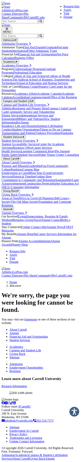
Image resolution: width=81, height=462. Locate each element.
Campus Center (57, 108)
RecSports (22, 122)
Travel (37, 220)
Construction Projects (38, 183)
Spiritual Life (45, 126)
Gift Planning (45, 198)
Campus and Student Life (25, 350)
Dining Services (11, 115)
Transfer (40, 47)
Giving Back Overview (16, 194)
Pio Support (62, 151)
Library (50, 151)
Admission (16, 364)
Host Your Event (40, 173)
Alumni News (55, 227)
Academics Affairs (25, 93)
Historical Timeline (24, 176)
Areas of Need (11, 198)
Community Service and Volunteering (31, 112)
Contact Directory (13, 13)
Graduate (51, 47)
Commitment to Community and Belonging (28, 180)
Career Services (42, 147)
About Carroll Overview (17, 162)
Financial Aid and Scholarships (37, 54)
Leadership (34, 166)
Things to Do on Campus (55, 129)
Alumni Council (51, 220)
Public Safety (10, 154)
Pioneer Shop (19, 244)
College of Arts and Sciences (30, 76)
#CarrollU (24, 406)
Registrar (15, 371)
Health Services (11, 151)
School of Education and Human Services (42, 83)
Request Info (71, 6)
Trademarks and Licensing (25, 437)
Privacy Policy (18, 434)
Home (13, 282)
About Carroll (18, 329)
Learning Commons (33, 151)
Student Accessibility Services (20, 144)
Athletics (7, 108)
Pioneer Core (47, 86)
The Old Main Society (25, 201)
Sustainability (63, 180)
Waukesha (66, 133)
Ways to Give (28, 198)
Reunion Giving (23, 220)
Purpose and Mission (15, 166)
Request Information (14, 386)
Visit (66, 13)
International (20, 50)
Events (22, 216)
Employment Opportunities (26, 367)
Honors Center (29, 86)
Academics (16, 346)
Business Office (24, 58)
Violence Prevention (47, 133)
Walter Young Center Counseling (58, 154)
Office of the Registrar (63, 97)
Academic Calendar (49, 93)
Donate (68, 17)
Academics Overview (15, 65)
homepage (30, 319)
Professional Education (27, 72)
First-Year (29, 47)
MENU (7, 31)
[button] (73, 411)
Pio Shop (30, 275)
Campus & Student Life (43, 455)
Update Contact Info (34, 227)
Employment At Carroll (24, 430)
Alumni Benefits (27, 234)
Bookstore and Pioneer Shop (30, 108)
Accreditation (20, 97)
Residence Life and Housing (19, 126)
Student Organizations (26, 129)
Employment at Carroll (16, 173)
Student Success (28, 154)
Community (16, 17)
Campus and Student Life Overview (24, 104)
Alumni (14, 333)
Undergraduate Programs (28, 69)
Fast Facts (47, 166)
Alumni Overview (13, 213)
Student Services (19, 340)
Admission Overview (15, 43)
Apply (67, 10)
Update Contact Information (26, 441)
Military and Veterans (30, 119)
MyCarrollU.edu (34, 17)
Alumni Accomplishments (34, 241)
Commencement (39, 97)
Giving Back (17, 354)
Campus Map (31, 169)
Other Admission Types (42, 50)
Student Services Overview (19, 140)
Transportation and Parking (18, 133)
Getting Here (44, 176)
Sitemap (14, 357)
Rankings (17, 169)
